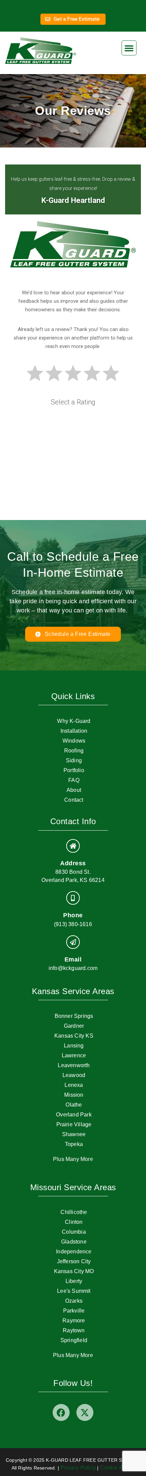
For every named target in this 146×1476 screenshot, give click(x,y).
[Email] (73, 942)
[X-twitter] (84, 1412)
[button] (129, 47)
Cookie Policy (117, 1468)
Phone (73, 915)
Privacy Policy (78, 1468)
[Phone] (73, 898)
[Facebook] (61, 1412)
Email (73, 959)
